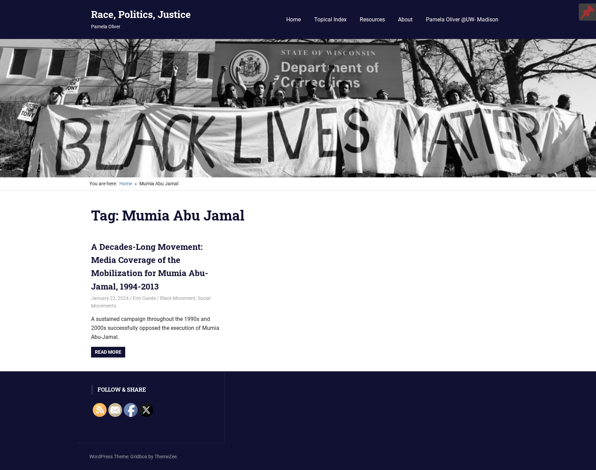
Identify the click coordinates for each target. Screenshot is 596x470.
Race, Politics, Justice (141, 14)
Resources (372, 19)
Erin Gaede (144, 298)
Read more (108, 352)
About (405, 19)
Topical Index (330, 19)
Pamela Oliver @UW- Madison (462, 19)
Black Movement (178, 298)
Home (293, 19)
